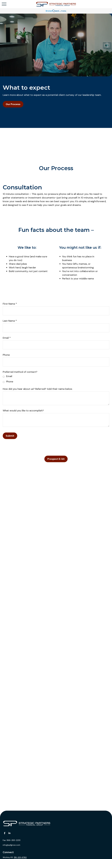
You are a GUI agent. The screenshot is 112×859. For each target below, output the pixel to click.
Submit (10, 435)
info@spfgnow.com (11, 845)
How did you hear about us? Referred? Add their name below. (37, 389)
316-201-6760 (20, 857)
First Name (9, 303)
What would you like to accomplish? (23, 410)
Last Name (9, 320)
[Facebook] (4, 833)
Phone (6, 354)
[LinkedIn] (9, 833)
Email (6, 337)
